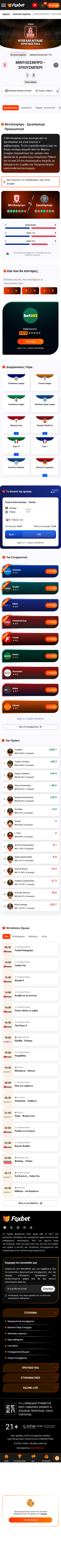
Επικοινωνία (31, 1439)
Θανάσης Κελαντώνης (24, 797)
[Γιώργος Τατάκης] (10, 763)
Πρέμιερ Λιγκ (17, 520)
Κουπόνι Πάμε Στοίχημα (19, 1327)
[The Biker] (10, 811)
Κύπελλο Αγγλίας (22, 14)
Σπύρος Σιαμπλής (22, 773)
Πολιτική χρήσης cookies (37, 1435)
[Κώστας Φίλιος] (10, 870)
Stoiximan (17, 570)
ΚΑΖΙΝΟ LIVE (30, 1387)
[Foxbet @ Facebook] (5, 1227)
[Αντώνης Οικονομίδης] (10, 847)
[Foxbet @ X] (11, 1227)
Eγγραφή (31, 341)
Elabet (15, 604)
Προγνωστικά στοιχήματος (21, 1321)
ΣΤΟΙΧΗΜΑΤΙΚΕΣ (30, 1377)
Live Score (13, 1345)
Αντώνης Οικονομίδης (24, 845)
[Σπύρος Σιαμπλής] (10, 775)
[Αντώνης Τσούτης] (10, 894)
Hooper (18, 821)
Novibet (16, 587)
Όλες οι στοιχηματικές (29, 727)
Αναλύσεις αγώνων (17, 1333)
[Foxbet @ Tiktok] (31, 1227)
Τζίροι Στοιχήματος (17, 1358)
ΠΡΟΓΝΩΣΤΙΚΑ (30, 1367)
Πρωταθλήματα (15, 1339)
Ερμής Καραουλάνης (23, 857)
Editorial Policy (46, 1439)
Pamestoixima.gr (19, 621)
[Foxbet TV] (35, 5)
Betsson (16, 705)
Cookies (43, 1514)
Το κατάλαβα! (30, 1520)
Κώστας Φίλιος (21, 869)
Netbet (15, 688)
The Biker (18, 809)
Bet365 (16, 655)
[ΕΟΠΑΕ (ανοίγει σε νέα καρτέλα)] (39, 1427)
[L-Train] (10, 835)
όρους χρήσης (29, 1295)
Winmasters (17, 671)
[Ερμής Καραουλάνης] (10, 859)
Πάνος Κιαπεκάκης (23, 785)
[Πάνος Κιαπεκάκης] (10, 787)
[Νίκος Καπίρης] (10, 906)
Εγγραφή (51, 571)
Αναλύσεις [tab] (26, 107)
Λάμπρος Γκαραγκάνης (24, 881)
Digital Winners (37, 1448)
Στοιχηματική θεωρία (18, 1352)
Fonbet (15, 638)
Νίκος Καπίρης (21, 905)
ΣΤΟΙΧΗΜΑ (30, 1312)
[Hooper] (10, 823)
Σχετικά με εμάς (16, 1439)
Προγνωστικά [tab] (11, 107)
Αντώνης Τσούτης (22, 893)
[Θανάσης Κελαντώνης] (10, 799)
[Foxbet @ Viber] (24, 1227)
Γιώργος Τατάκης (22, 762)
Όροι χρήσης (17, 1435)
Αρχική (6, 14)
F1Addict (18, 750)
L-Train (18, 833)
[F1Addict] (10, 751)
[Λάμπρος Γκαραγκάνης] (10, 882)
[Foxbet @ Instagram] (18, 1227)
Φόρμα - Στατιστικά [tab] (45, 107)
